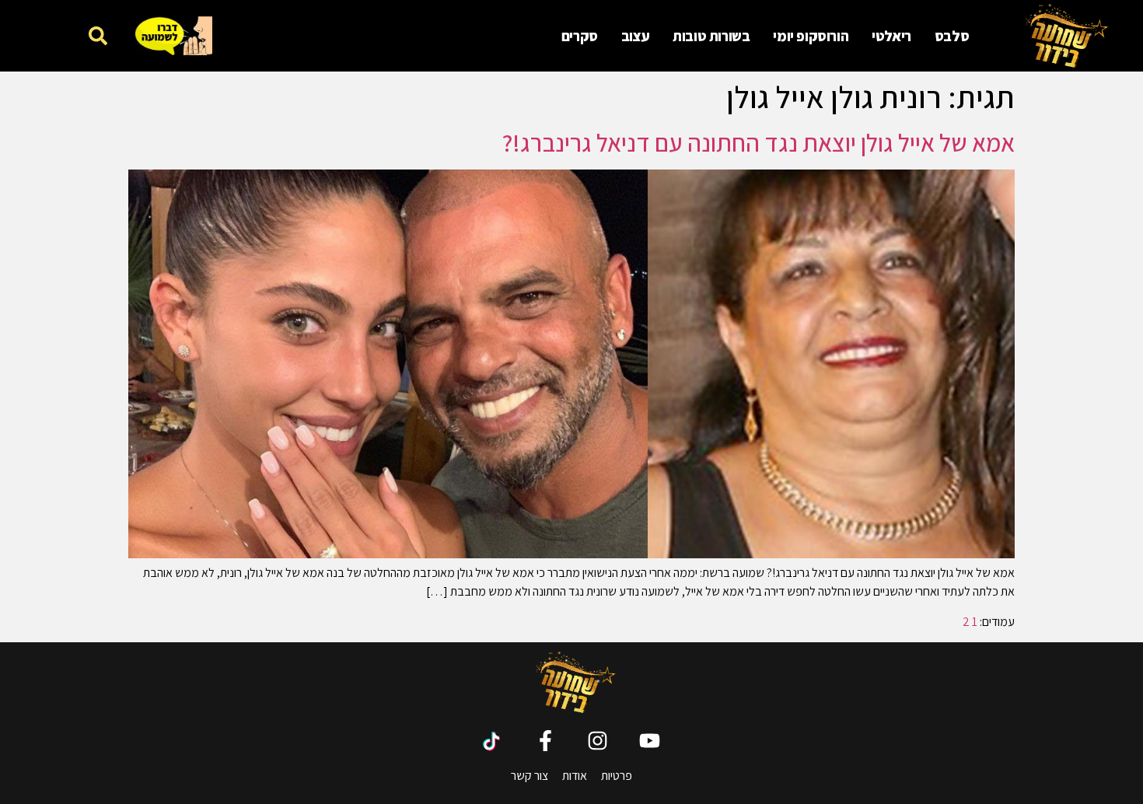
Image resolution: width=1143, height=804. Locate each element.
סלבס (952, 35)
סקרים (579, 35)
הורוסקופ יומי (810, 35)
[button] (98, 35)
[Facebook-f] (545, 740)
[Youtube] (649, 740)
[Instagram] (597, 740)
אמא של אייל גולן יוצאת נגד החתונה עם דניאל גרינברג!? (758, 142)
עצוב (635, 35)
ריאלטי (891, 35)
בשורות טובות (711, 35)
